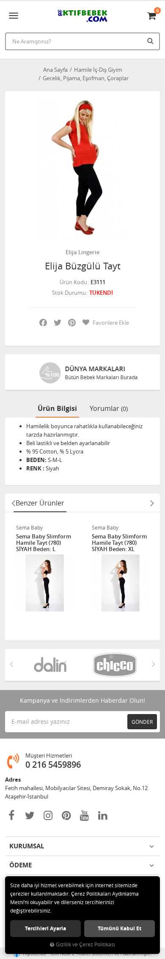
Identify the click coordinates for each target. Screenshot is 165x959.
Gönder (142, 721)
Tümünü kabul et (119, 928)
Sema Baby (29, 527)
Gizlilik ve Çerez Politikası (85, 944)
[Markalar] (50, 665)
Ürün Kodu (73, 282)
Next (152, 502)
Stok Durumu (69, 292)
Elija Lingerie (82, 252)
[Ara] (151, 41)
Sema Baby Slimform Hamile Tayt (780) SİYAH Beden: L (43, 542)
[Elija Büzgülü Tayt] (82, 168)
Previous (13, 502)
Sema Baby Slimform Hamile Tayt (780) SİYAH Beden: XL (119, 542)
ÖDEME (20, 865)
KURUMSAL (26, 846)
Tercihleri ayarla (45, 928)
